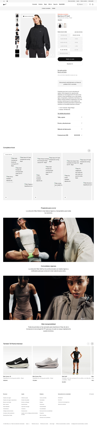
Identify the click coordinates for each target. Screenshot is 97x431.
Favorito (69, 63)
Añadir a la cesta (70, 59)
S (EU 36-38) (64, 38)
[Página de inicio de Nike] (5, 4)
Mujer (45, 4)
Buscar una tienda (62, 72)
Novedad (34, 4)
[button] (17, 20)
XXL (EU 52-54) (64, 53)
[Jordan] (4, 1)
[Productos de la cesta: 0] (92, 4)
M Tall (76, 42)
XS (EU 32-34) (76, 35)
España (92, 394)
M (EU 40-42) (63, 42)
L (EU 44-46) (64, 46)
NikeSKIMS (62, 4)
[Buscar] (78, 4)
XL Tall (76, 49)
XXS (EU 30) (64, 35)
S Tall (76, 38)
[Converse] (7, 1)
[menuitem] (79, 1)
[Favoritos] (90, 4)
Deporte (55, 4)
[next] (89, 150)
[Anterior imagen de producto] (50, 55)
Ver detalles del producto (64, 113)
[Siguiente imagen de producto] (53, 55)
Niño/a (50, 4)
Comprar (53, 8)
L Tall (76, 46)
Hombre (40, 4)
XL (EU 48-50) (63, 49)
